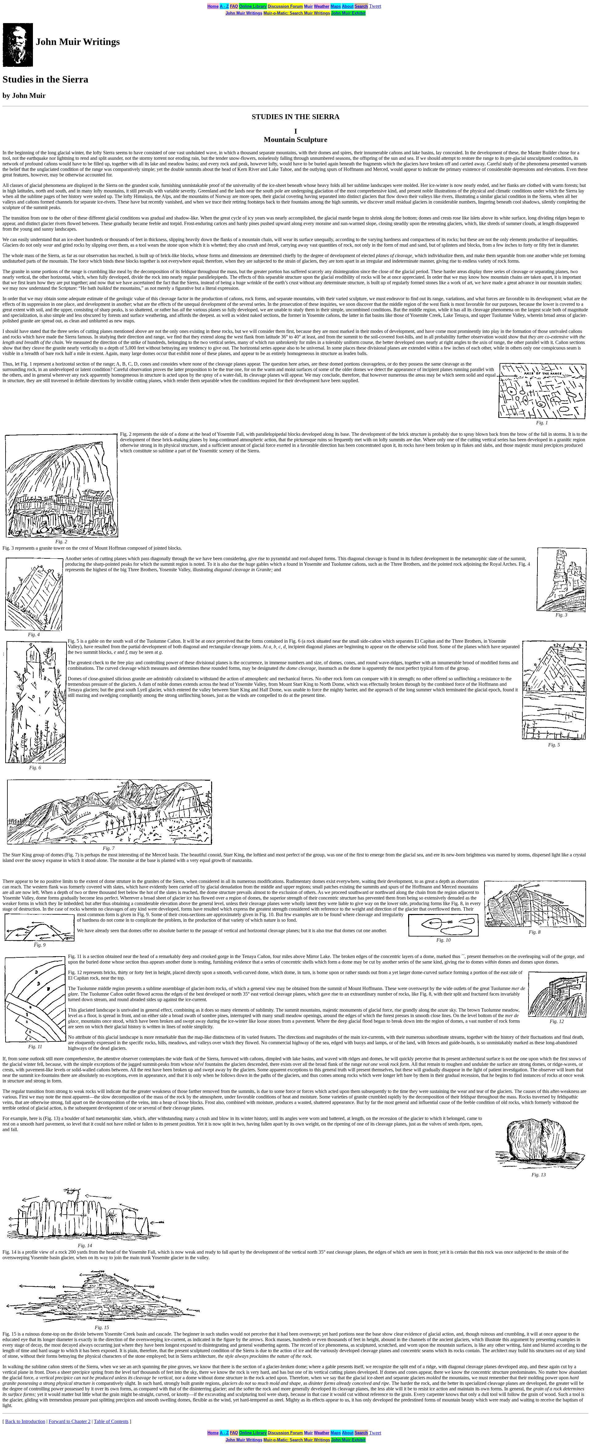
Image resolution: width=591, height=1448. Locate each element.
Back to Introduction (25, 1421)
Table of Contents (111, 1421)
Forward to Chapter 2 (69, 1421)
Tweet (375, 6)
